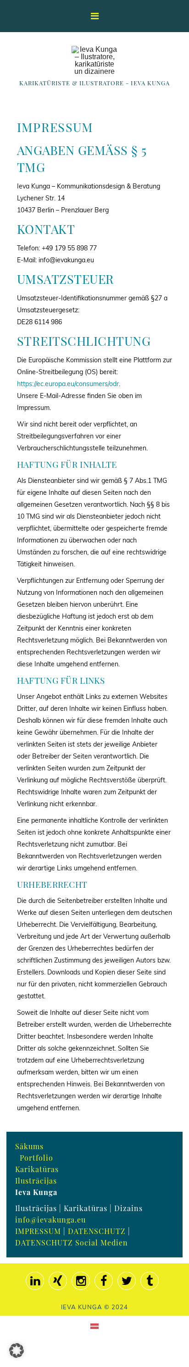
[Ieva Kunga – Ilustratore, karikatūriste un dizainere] (94, 60)
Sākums (29, 1146)
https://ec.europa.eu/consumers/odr (68, 384)
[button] (16, 1350)
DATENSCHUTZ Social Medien (71, 1242)
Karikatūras (37, 1169)
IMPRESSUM (38, 1231)
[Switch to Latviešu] (94, 1325)
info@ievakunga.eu (50, 1219)
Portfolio (36, 1157)
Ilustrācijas (36, 1180)
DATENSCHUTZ (97, 1231)
